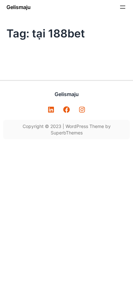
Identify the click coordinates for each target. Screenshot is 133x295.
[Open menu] (123, 7)
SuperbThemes (67, 132)
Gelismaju (18, 7)
